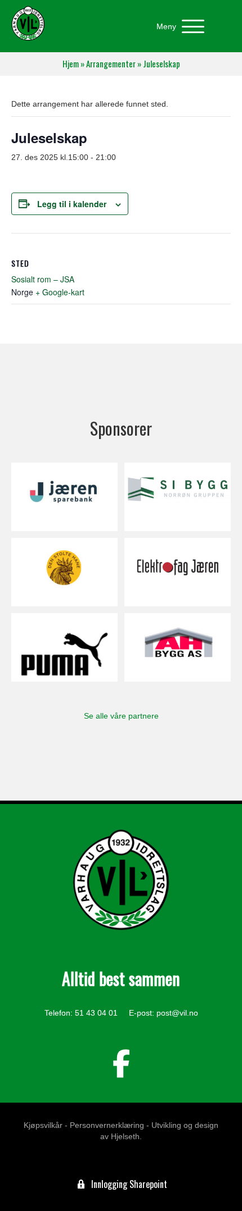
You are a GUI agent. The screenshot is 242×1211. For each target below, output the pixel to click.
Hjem (70, 64)
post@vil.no (177, 1012)
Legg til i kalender (71, 204)
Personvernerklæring (107, 1125)
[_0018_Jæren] (64, 497)
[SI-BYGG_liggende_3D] (177, 497)
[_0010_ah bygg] (177, 647)
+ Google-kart (59, 292)
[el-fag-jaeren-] (177, 572)
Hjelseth (125, 1136)
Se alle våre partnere (121, 715)
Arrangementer (111, 64)
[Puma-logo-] (64, 647)
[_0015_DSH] (64, 572)
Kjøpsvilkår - (46, 1125)
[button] (177, 26)
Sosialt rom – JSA (42, 279)
